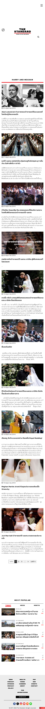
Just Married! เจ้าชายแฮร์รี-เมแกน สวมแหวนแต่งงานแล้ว (21, 536)
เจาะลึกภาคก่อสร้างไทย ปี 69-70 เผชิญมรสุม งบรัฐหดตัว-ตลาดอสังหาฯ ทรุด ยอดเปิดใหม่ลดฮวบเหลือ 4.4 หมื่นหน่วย (28, 624)
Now (34, 681)
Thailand (20, 632)
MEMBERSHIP (22, 697)
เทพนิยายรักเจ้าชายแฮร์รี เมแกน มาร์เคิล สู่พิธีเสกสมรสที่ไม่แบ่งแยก (22, 260)
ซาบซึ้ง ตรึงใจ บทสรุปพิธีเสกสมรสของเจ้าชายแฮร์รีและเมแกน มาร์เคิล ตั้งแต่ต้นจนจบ (22, 299)
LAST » (33, 561)
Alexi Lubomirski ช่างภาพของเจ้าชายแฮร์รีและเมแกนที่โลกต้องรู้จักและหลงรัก (22, 113)
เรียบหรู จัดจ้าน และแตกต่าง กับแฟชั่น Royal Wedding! (22, 438)
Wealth (22, 679)
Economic (20, 621)
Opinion (10, 683)
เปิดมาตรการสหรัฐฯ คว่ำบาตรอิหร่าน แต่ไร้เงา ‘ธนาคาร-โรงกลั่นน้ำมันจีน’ (27, 612)
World (18, 609)
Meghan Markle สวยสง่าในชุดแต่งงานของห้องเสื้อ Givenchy (20, 487)
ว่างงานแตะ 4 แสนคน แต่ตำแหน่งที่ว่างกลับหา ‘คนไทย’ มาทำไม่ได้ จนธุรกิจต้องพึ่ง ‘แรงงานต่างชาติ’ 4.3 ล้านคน (28, 658)
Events (34, 683)
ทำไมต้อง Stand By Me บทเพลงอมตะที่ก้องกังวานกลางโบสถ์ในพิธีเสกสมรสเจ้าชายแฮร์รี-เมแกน (22, 211)
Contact (34, 686)
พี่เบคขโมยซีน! (7, 347)
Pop (34, 679)
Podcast (10, 681)
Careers (22, 683)
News (11, 679)
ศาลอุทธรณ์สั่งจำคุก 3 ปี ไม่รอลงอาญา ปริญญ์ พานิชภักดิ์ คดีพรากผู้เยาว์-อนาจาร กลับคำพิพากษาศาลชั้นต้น (27, 635)
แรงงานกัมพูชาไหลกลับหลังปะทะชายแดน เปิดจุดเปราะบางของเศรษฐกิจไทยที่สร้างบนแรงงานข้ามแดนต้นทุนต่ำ (27, 647)
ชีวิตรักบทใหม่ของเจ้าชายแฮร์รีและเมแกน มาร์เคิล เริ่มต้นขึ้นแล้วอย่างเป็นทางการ (22, 392)
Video (22, 681)
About (22, 686)
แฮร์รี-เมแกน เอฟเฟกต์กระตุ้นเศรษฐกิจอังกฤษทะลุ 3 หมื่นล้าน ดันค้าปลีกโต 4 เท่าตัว (22, 162)
